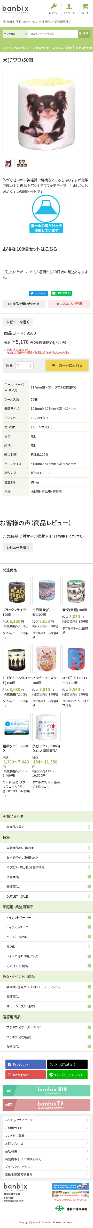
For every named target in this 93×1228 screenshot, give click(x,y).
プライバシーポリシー (19, 1166)
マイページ (69, 13)
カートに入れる (71, 365)
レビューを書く (17, 321)
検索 (86, 33)
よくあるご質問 (62, 48)
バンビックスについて (16, 48)
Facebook (20, 1064)
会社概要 (11, 1151)
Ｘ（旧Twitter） (65, 1064)
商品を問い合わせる (26, 303)
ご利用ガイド (41, 48)
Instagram (21, 1074)
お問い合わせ (84, 48)
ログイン (53, 13)
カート (85, 13)
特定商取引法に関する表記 (23, 1159)
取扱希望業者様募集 (19, 1174)
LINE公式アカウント (69, 1074)
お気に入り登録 (71, 303)
